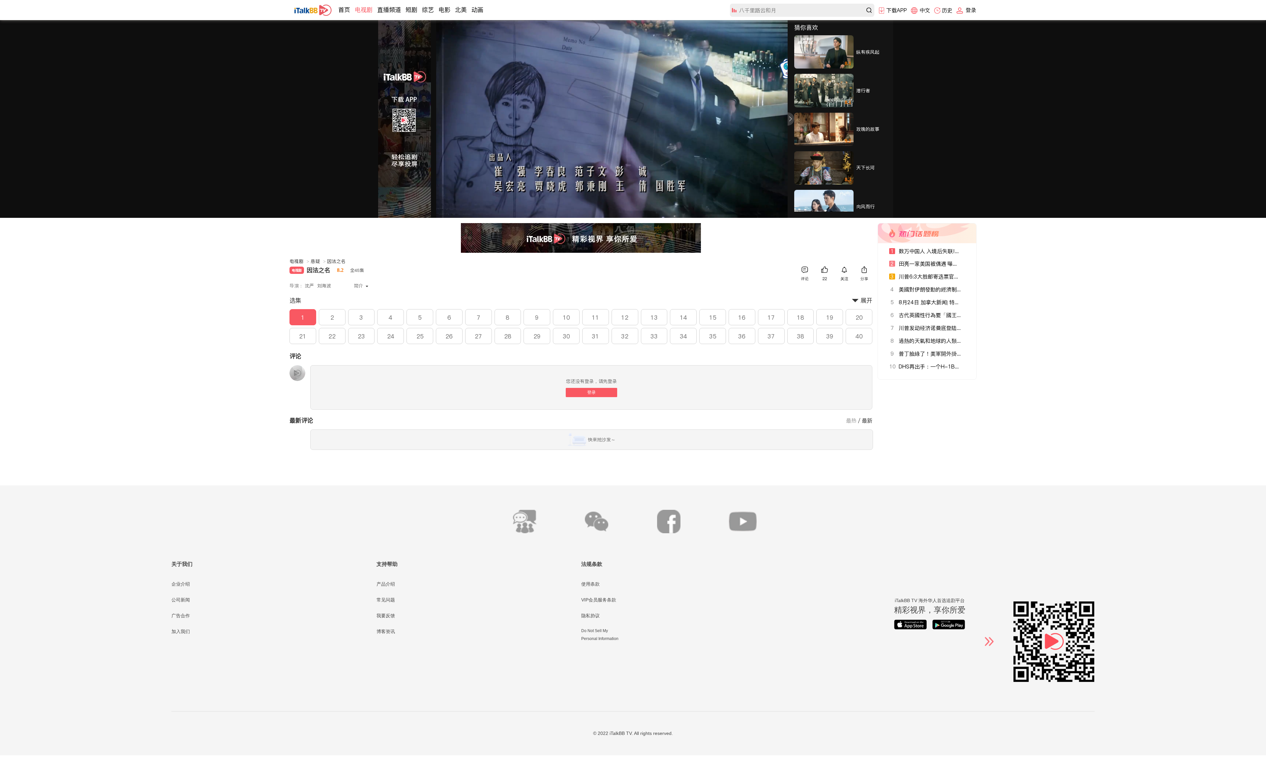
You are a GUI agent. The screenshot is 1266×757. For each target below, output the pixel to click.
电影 (444, 10)
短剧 (411, 10)
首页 (344, 10)
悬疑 (318, 261)
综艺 (428, 10)
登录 (591, 392)
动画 (477, 10)
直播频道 (389, 10)
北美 (461, 10)
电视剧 (364, 10)
